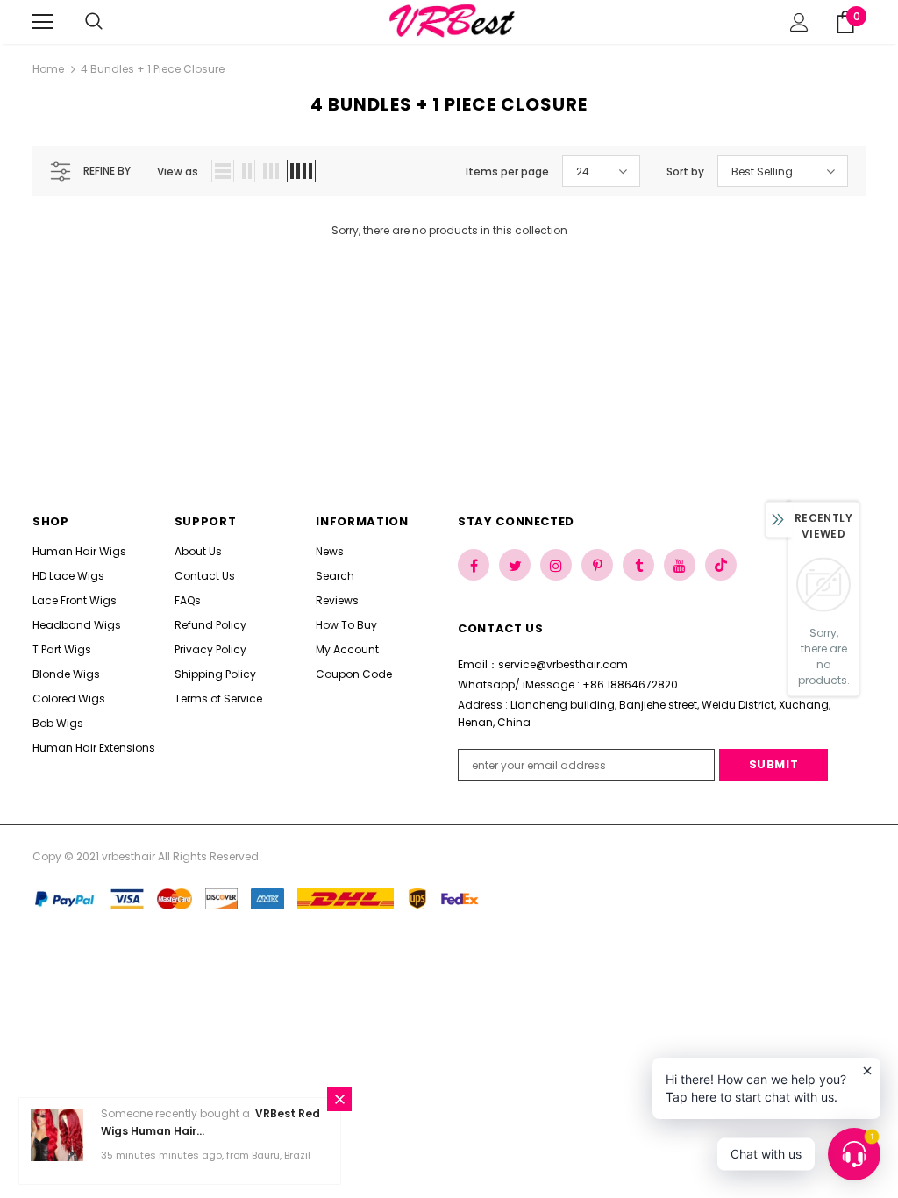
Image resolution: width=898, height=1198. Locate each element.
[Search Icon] (111, 22)
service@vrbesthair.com (563, 664)
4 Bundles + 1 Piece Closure (152, 68)
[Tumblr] (638, 565)
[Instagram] (556, 565)
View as (177, 171)
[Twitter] (515, 565)
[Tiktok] (721, 565)
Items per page (507, 171)
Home (48, 68)
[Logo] (451, 21)
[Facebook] (473, 565)
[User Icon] (799, 22)
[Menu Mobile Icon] (42, 21)
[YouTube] (679, 565)
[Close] (339, 1099)
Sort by (685, 171)
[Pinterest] (597, 565)
